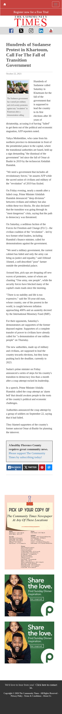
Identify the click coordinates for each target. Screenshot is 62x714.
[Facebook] (11, 30)
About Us (47, 696)
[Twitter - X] (21, 30)
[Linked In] (41, 30)
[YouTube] (51, 30)
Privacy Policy (16, 696)
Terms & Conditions (32, 696)
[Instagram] (31, 30)
